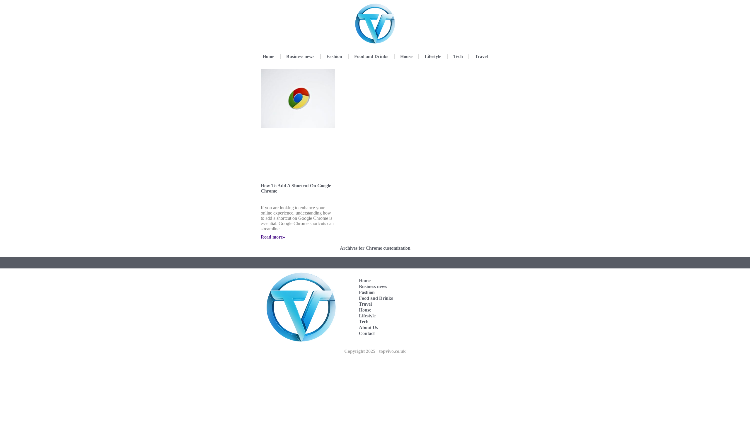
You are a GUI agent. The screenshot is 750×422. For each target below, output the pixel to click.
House (406, 56)
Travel (481, 56)
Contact (367, 333)
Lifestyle (433, 56)
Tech (458, 56)
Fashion (334, 56)
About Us (368, 327)
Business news (300, 56)
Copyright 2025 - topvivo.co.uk (375, 351)
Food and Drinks (371, 56)
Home (268, 56)
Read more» (273, 236)
